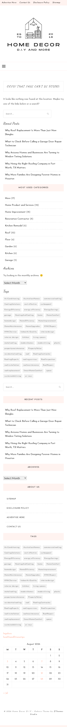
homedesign (10, 321)
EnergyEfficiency (12, 310)
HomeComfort (53, 315)
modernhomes (27, 343)
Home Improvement (15, 212)
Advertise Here (9, 3)
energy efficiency (32, 310)
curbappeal (46, 304)
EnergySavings (51, 310)
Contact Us (24, 3)
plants (57, 343)
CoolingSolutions (12, 304)
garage (7, 315)
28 (42, 679)
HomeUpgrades (33, 326)
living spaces (39, 337)
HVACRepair (50, 326)
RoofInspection (48, 359)
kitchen (26, 337)
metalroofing (10, 343)
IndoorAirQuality (29, 332)
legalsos (7, 633)
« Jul (5, 693)
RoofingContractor (42, 354)
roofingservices (30, 359)
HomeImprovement (47, 321)
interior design (11, 337)
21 (42, 673)
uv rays (28, 376)
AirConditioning (12, 299)
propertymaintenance (14, 348)
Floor (7, 240)
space (49, 371)
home (40, 315)
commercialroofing (53, 299)
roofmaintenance (31, 365)
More (7, 198)
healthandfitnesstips (14, 637)
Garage (9, 260)
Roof (7, 233)
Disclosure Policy (41, 3)
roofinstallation (11, 365)
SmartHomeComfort (33, 371)
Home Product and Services (19, 205)
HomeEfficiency (27, 321)
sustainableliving (12, 376)
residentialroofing (13, 354)
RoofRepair (48, 365)
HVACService (10, 332)
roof (27, 354)
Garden (9, 246)
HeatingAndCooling (24, 315)
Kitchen (9, 253)
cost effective (30, 304)
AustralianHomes (32, 299)
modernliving (44, 343)
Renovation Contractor (17, 219)
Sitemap (56, 3)
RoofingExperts (11, 359)
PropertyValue (35, 348)
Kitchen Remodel (14, 226)
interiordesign (47, 332)
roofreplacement (12, 371)
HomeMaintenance (13, 326)
